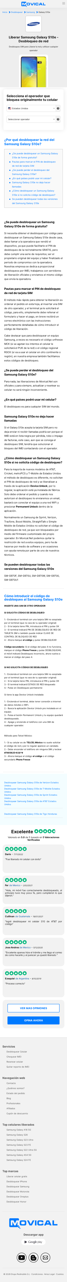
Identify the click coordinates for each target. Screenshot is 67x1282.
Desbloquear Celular (17, 1051)
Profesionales (13, 1103)
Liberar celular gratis (17, 1176)
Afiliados (11, 1108)
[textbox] (31, 108)
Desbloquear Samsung (18, 1186)
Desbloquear (17, 12)
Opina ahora (33, 1020)
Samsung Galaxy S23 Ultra (20, 1139)
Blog (9, 1098)
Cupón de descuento (17, 1113)
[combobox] (31, 108)
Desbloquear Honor (16, 1201)
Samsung (30, 12)
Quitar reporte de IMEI (18, 1066)
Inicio (4, 12)
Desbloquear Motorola (18, 1191)
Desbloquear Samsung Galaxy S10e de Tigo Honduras (30, 814)
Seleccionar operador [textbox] (19, 119)
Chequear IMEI (14, 1056)
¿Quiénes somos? (16, 1088)
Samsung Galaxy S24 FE (19, 1160)
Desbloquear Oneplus (17, 1196)
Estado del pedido (16, 1093)
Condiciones (37, 1274)
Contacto (11, 1083)
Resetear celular (15, 1061)
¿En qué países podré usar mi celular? (31, 178)
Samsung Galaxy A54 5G (19, 1155)
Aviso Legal (49, 1274)
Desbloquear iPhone (17, 1181)
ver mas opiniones (33, 1008)
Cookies (60, 1274)
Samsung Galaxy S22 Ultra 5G (22, 1150)
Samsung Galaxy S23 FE (19, 1145)
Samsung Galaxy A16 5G (19, 1129)
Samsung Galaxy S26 (17, 1134)
